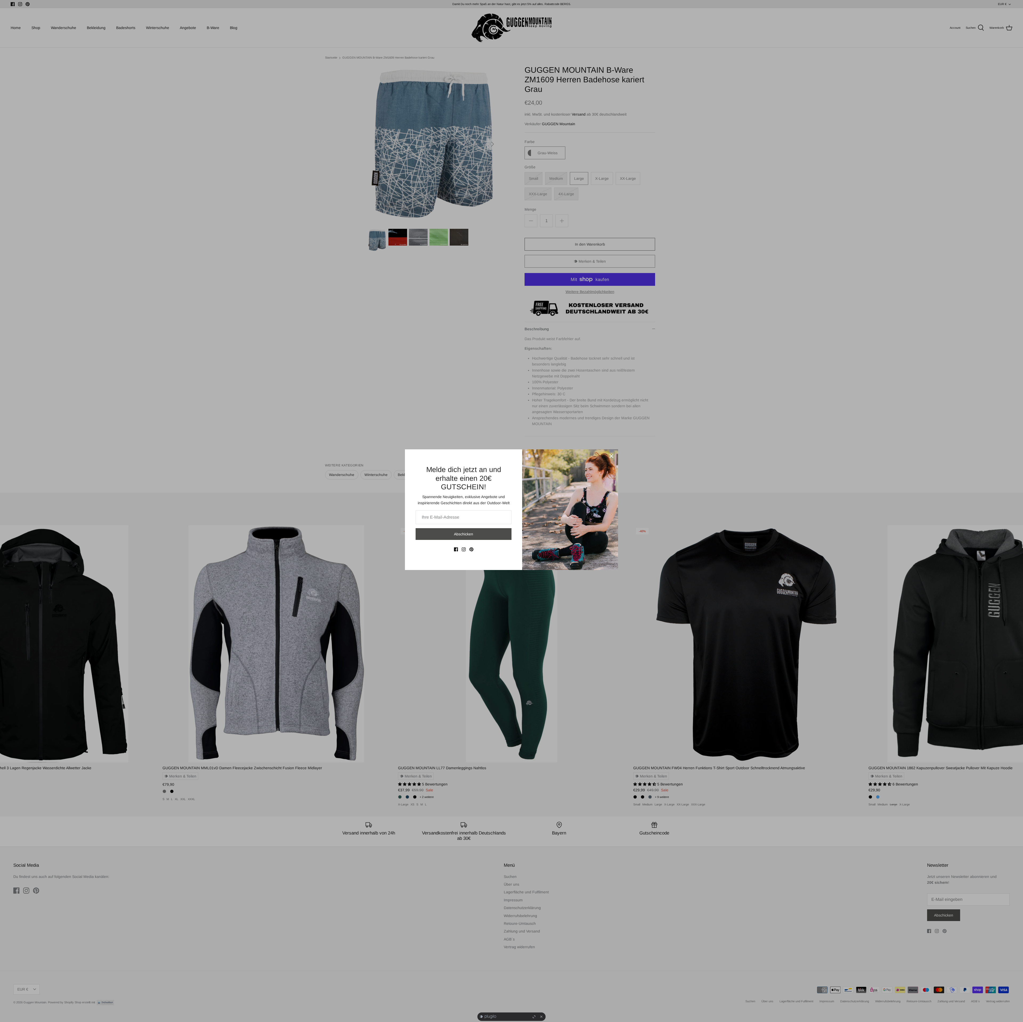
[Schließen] (611, 456)
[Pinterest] (471, 549)
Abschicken (463, 534)
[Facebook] (456, 549)
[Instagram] (464, 549)
